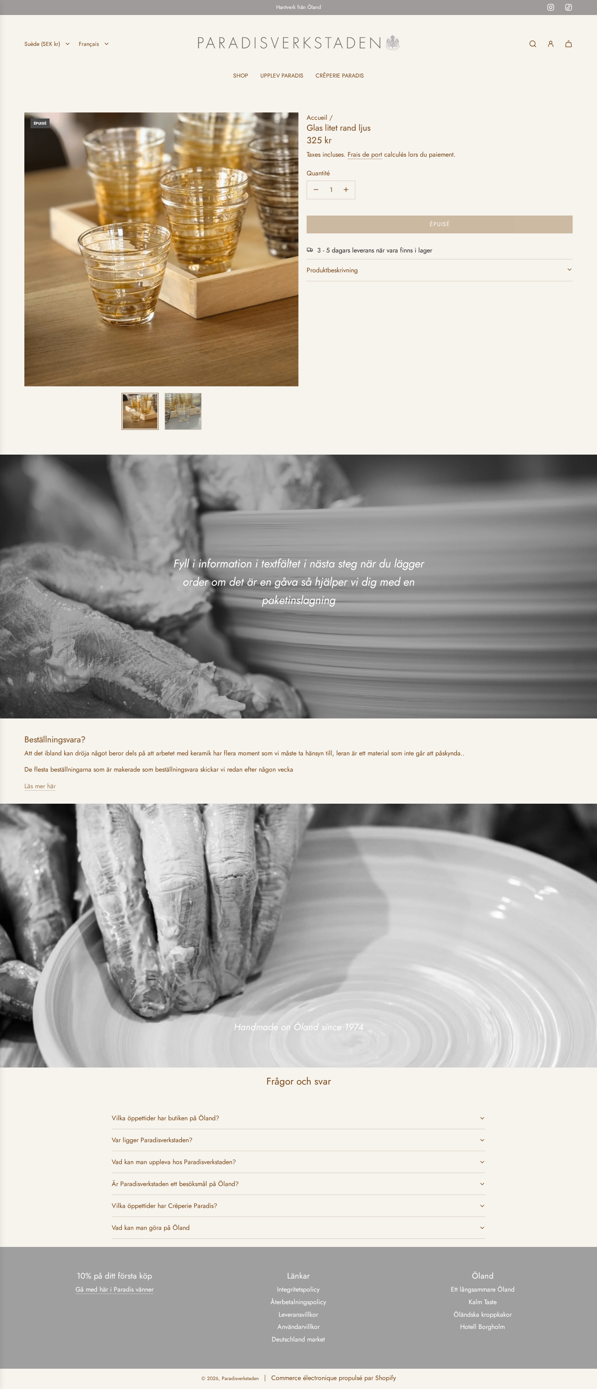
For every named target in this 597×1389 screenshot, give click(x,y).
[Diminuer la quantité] (316, 189)
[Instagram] (551, 7)
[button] (30, 249)
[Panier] (569, 44)
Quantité (318, 172)
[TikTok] (569, 7)
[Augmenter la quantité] (346, 189)
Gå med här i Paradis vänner (115, 1289)
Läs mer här (40, 786)
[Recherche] (533, 44)
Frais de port (365, 154)
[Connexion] (551, 44)
